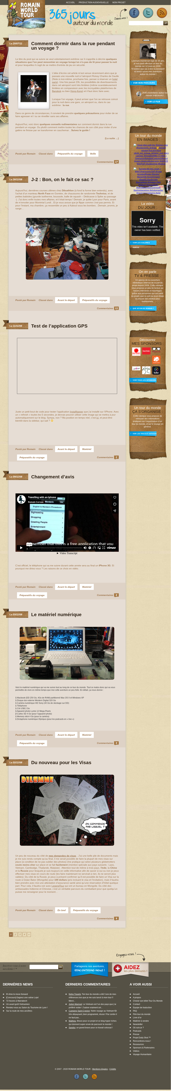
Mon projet (118, 2)
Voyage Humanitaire (142, 1054)
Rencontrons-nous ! (142, 1041)
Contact (136, 1004)
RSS (161, 13)
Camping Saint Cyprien (79, 1011)
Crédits (112, 1069)
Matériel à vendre (141, 1021)
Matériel (86, 449)
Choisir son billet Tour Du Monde (148, 1001)
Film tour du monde (141, 1014)
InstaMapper (76, 411)
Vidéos (136, 1051)
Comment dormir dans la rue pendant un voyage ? (73, 46)
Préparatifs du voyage (70, 153)
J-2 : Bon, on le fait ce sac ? (62, 179)
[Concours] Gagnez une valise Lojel (22, 997)
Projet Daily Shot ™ (142, 1037)
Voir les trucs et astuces (144, 434)
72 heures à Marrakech (16, 1001)
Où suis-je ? (138, 1027)
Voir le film (153, 101)
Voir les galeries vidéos (141, 244)
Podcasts (137, 1031)
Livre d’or (137, 1017)
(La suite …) (112, 138)
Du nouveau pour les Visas (61, 762)
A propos (137, 997)
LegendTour (58, 886)
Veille (93, 153)
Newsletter (138, 1024)
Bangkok (56, 91)
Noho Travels (75, 994)
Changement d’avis (52, 476)
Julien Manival (75, 1004)
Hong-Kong (76, 91)
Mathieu (72, 1021)
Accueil (70, 2)
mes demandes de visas (62, 855)
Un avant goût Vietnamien (18, 1004)
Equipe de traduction (142, 1007)
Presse (136, 1034)
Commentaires (107, 162)
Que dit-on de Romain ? (143, 308)
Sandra (72, 1027)
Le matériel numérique (56, 614)
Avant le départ (66, 300)
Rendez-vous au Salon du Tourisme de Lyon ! (27, 1007)
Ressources (138, 1044)
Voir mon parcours (144, 83)
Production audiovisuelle (94, 2)
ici (97, 417)
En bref (62, 910)
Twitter (148, 13)
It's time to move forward (17, 994)
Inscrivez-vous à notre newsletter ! (14, 967)
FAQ (135, 1011)
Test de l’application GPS (59, 326)
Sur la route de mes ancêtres (19, 1011)
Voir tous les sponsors (144, 380)
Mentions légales (100, 1069)
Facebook (134, 13)
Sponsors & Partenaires (143, 1048)
